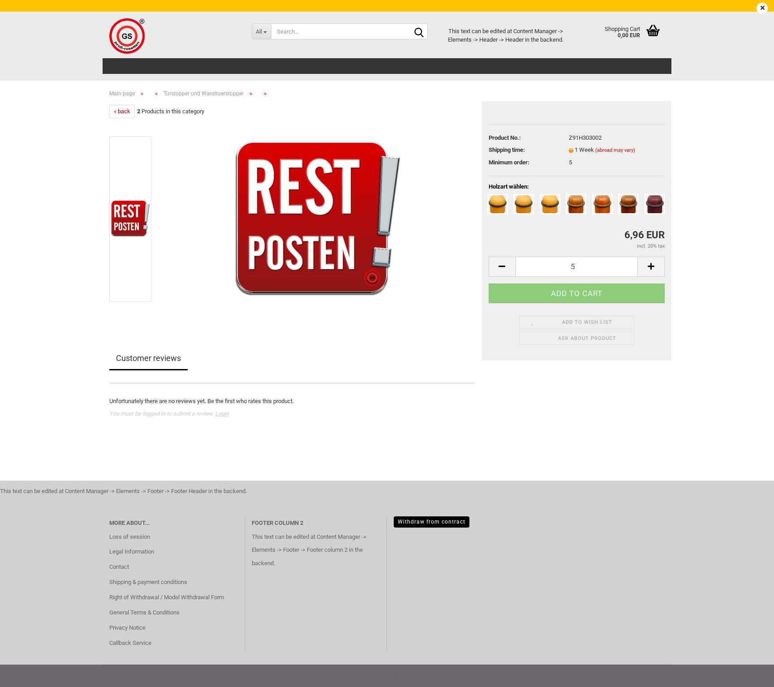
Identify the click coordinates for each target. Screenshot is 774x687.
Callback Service (130, 643)
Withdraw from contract (431, 522)
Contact (119, 566)
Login (222, 413)
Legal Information (131, 551)
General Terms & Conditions (144, 612)
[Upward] (749, 673)
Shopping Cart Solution (357, 675)
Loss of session (129, 536)
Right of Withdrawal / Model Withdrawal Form (166, 597)
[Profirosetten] (173, 35)
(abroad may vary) (615, 150)
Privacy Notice (127, 627)
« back (122, 111)
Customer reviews (148, 358)
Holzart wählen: (509, 186)
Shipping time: (507, 149)
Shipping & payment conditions (148, 582)
